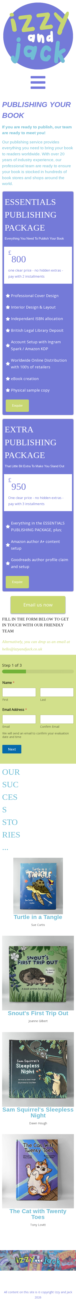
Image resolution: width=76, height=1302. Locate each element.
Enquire (17, 405)
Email (6, 726)
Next (12, 749)
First (5, 699)
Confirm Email (49, 726)
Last (43, 699)
